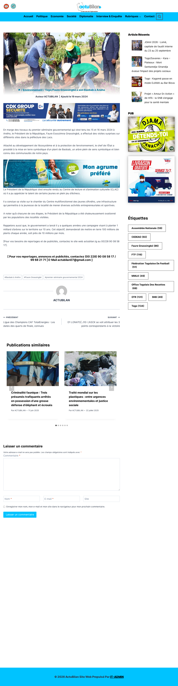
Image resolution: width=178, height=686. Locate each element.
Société (71, 16)
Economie (57, 16)
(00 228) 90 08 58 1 (98, 256)
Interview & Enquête (109, 16)
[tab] (56, 425)
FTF (137, 254)
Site (87, 498)
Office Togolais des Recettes (148, 286)
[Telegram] (13, 6)
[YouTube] (6, 6)
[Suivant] (111, 387)
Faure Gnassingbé (32, 277)
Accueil (28, 16)
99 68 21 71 (38, 260)
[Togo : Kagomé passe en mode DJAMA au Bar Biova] (137, 82)
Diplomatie (86, 16)
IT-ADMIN (117, 676)
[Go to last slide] (11, 387)
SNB (157, 297)
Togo (138, 306)
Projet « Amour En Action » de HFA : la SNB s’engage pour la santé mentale (159, 98)
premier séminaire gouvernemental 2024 (64, 277)
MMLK (138, 275)
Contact (149, 16)
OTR (137, 297)
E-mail (49, 498)
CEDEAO (139, 237)
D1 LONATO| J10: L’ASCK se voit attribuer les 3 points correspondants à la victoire (94, 321)
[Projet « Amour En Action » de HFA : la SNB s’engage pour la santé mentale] (137, 97)
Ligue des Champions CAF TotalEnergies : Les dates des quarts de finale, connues (29, 321)
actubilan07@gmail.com (74, 260)
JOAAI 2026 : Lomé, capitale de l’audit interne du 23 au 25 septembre (158, 46)
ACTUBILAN (51, 96)
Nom (8, 498)
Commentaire (11, 455)
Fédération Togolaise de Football (150, 265)
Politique (42, 16)
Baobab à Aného (13, 277)
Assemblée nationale (147, 228)
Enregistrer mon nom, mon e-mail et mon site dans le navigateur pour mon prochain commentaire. (55, 506)
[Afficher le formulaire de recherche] (159, 16)
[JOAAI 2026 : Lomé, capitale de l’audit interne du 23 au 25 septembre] (137, 45)
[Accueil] (19, 90)
